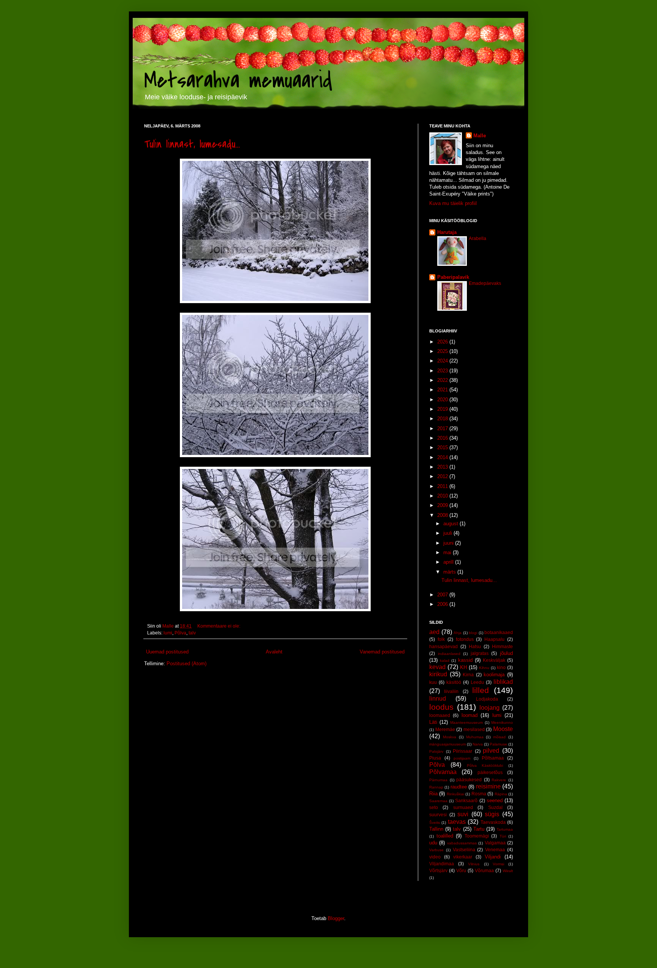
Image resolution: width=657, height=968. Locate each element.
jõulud (506, 653)
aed (434, 632)
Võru (461, 870)
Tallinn (436, 829)
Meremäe (445, 729)
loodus (441, 707)
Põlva (180, 632)
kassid (465, 660)
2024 (443, 361)
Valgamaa (495, 842)
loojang (489, 707)
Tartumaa (505, 829)
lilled (480, 690)
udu (433, 843)
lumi (167, 632)
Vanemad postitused (382, 652)
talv (192, 632)
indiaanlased (449, 654)
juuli (448, 533)
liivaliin (451, 691)
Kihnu (484, 668)
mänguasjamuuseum (447, 744)
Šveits (434, 822)
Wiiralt (508, 871)
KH (463, 667)
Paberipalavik (453, 277)
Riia (433, 793)
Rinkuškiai (455, 794)
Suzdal (495, 807)
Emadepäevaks (485, 283)
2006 (443, 604)
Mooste (503, 729)
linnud (437, 698)
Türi (503, 836)
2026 (443, 342)
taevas (457, 822)
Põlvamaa (443, 772)
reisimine (488, 786)
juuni (449, 543)
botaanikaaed (498, 632)
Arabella (477, 238)
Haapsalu (494, 639)
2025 (443, 351)
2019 (443, 409)
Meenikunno (502, 722)
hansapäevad (443, 646)
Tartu (478, 829)
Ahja (458, 633)
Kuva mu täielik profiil (453, 203)
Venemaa (495, 849)
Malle (479, 135)
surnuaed (463, 807)
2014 (443, 457)
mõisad (499, 737)
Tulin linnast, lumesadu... (192, 144)
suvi (462, 814)
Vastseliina (464, 849)
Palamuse (498, 744)
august (451, 523)
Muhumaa (475, 737)
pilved (491, 750)
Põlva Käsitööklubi (485, 765)
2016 (443, 438)
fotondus (465, 639)
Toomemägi (477, 835)
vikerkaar (462, 856)
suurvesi (438, 814)
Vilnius (473, 864)
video (435, 856)
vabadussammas (462, 843)
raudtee (459, 787)
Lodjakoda (487, 698)
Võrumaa (484, 870)
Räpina (501, 794)
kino (501, 667)
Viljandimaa (441, 863)
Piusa (435, 757)
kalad (444, 660)
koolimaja (494, 674)
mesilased (474, 729)
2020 (443, 399)
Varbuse (436, 850)
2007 (443, 595)
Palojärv (436, 751)
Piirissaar (462, 751)
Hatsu (475, 646)
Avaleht (274, 652)
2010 (443, 496)
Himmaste (502, 646)
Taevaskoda (493, 822)
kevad (437, 667)
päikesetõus (490, 772)
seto (433, 807)
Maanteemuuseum (466, 722)
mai (448, 552)
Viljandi (493, 857)
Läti (433, 722)
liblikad (503, 682)
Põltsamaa (493, 757)
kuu (433, 682)
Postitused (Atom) (186, 663)
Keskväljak (494, 660)
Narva (478, 744)
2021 (443, 390)
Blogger (336, 918)
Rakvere (499, 780)
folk (441, 639)
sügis (492, 814)
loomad (470, 715)
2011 (443, 486)
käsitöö (453, 682)
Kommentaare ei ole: (219, 625)
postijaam (462, 758)
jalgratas (480, 653)
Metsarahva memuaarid (238, 80)
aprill (449, 562)
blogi (473, 633)
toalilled (444, 836)
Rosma (478, 793)
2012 (443, 476)
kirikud (438, 674)
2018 (443, 418)
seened (495, 800)
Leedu (477, 682)
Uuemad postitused (167, 652)
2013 (443, 467)
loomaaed (439, 715)
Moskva (449, 737)
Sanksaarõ (466, 800)
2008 (443, 515)
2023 (443, 371)
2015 (443, 447)
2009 (443, 505)
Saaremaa (438, 801)
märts (450, 572)
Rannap (436, 787)
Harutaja (447, 232)
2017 (443, 428)
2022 (443, 380)
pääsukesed (469, 779)
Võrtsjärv (438, 870)
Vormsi (498, 864)
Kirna (468, 674)
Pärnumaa (438, 780)
